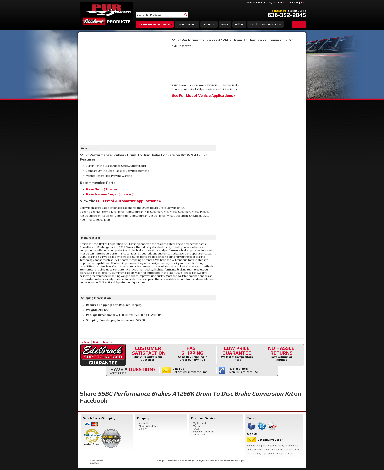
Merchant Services (92, 444)
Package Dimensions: (100, 314)
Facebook (251, 426)
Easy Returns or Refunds (281, 353)
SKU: (175, 46)
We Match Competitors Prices (237, 353)
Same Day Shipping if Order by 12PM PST (192, 353)
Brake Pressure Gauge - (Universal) (109, 194)
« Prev (85, 342)
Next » (107, 342)
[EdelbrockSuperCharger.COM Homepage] (106, 14)
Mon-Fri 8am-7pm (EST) (244, 370)
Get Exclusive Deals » (270, 439)
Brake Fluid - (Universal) (102, 189)
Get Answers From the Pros (190, 370)
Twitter (262, 426)
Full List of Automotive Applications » (128, 201)
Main (96, 342)
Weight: (91, 309)
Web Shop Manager (235, 461)
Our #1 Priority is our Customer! (149, 353)
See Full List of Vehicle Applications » (204, 95)
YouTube (272, 426)
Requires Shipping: (99, 304)
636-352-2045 (287, 15)
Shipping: (92, 320)
